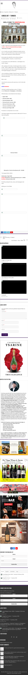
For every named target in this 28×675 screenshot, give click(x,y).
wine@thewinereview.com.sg (8, 590)
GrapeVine (6, 12)
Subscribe (14, 564)
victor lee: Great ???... (8, 665)
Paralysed (3, 295)
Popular (7, 571)
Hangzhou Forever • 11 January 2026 (10, 578)
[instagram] (14, 548)
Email (2, 324)
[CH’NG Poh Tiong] (14, 4)
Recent (2, 571)
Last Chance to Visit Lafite (7, 277)
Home (2, 12)
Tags (17, 571)
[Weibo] (16, 548)
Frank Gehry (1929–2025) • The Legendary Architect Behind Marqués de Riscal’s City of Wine (14, 629)
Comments (12, 571)
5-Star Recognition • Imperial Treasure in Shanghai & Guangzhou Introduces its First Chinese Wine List (12, 624)
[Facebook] (11, 548)
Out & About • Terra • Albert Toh (18, 240)
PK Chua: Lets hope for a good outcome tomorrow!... (14, 647)
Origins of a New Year (6, 260)
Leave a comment (6, 18)
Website (3, 329)
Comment (3, 311)
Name (2, 320)
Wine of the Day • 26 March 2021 (8, 237)
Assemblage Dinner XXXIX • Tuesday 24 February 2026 (13, 574)
